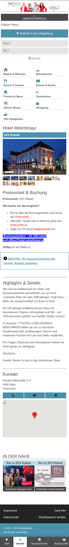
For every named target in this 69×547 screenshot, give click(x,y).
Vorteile (20, 543)
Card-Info (60, 510)
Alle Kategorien (13, 118)
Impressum (10, 510)
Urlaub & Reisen (39, 543)
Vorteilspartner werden (52, 517)
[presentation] (6, 157)
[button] (34, 415)
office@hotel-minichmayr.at (26, 240)
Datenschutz (11, 517)
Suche (36, 58)
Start (7, 543)
